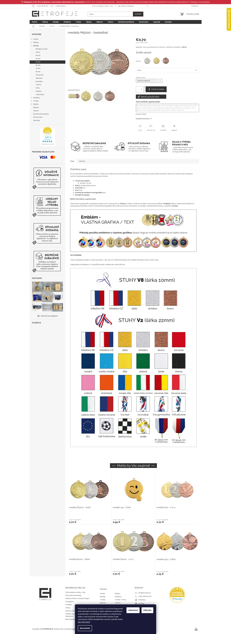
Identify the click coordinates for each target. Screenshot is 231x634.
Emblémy (36, 98)
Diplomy (36, 107)
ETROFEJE (142, 600)
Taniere (36, 111)
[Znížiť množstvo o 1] (144, 90)
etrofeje (141, 603)
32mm (38, 52)
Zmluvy (68, 608)
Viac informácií (84, 622)
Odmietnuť (133, 610)
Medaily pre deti (41, 49)
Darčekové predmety (41, 114)
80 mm (38, 71)
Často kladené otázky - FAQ (102, 6)
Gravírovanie (37, 117)
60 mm (38, 65)
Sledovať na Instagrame (49, 316)
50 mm (38, 62)
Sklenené (39, 78)
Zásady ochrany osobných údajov (77, 598)
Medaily (36, 46)
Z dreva (38, 84)
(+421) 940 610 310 (144, 596)
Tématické (39, 75)
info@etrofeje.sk (144, 593)
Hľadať (138, 14)
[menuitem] (35, 22)
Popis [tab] (72, 161)
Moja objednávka (71, 619)
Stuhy (38, 88)
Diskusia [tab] (82, 161)
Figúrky (36, 104)
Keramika (39, 81)
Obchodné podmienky (126, 6)
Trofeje (36, 101)
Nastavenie (85, 628)
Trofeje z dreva (120, 600)
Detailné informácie (143, 119)
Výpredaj (36, 120)
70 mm (38, 68)
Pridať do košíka (157, 89)
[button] (89, 521)
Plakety (36, 42)
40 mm (38, 55)
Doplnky (38, 91)
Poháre (35, 39)
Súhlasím (147, 610)
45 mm (38, 58)
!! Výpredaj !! (40, 94)
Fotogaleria (69, 601)
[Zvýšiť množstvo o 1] (144, 87)
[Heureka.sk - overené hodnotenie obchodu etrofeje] (47, 136)
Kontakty (68, 604)
